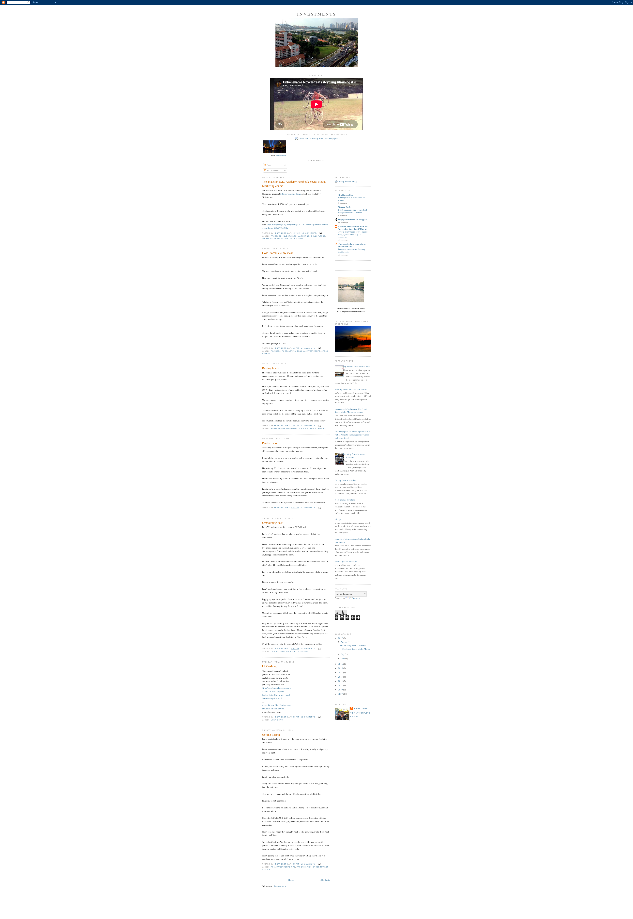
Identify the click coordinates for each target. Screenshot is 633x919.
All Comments (272, 170)
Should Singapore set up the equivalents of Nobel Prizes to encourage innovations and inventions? (351, 434)
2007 (340, 693)
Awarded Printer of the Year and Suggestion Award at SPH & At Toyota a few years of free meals (353, 229)
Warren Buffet (344, 207)
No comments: (309, 233)
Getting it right (271, 734)
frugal (301, 351)
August (344, 641)
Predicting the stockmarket (344, 480)
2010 (340, 689)
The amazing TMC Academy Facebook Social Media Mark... (355, 647)
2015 (340, 668)
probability (292, 652)
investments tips (285, 867)
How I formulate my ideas (277, 253)
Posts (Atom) (280, 886)
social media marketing (275, 238)
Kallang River (281, 155)
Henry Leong (361, 708)
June (343, 658)
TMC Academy (296, 238)
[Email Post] (320, 233)
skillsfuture (318, 236)
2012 (340, 681)
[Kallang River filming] (346, 181)
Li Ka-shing (269, 666)
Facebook (276, 236)
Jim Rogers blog (345, 194)
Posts (268, 165)
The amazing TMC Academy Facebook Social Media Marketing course (294, 184)
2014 (340, 672)
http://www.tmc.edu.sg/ (290, 193)
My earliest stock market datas (356, 366)
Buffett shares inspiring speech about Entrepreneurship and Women (352, 211)
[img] (263, 701)
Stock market (320, 867)
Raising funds (270, 368)
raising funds (308, 428)
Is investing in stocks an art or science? (349, 389)
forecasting (289, 351)
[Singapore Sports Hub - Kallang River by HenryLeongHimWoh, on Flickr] (361, 351)
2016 (340, 663)
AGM (273, 867)
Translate (356, 598)
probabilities (304, 867)
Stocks (322, 428)
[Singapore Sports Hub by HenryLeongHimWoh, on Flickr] (316, 67)
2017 (340, 638)
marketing (303, 236)
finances (276, 351)
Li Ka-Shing (277, 720)
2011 (340, 685)
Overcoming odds (272, 523)
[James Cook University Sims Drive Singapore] (316, 138)
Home (291, 879)
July (343, 654)
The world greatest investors (344, 561)
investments (290, 236)
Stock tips (336, 519)
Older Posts (325, 879)
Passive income (271, 443)
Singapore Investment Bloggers (352, 219)
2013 (340, 676)
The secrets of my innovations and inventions (351, 245)
